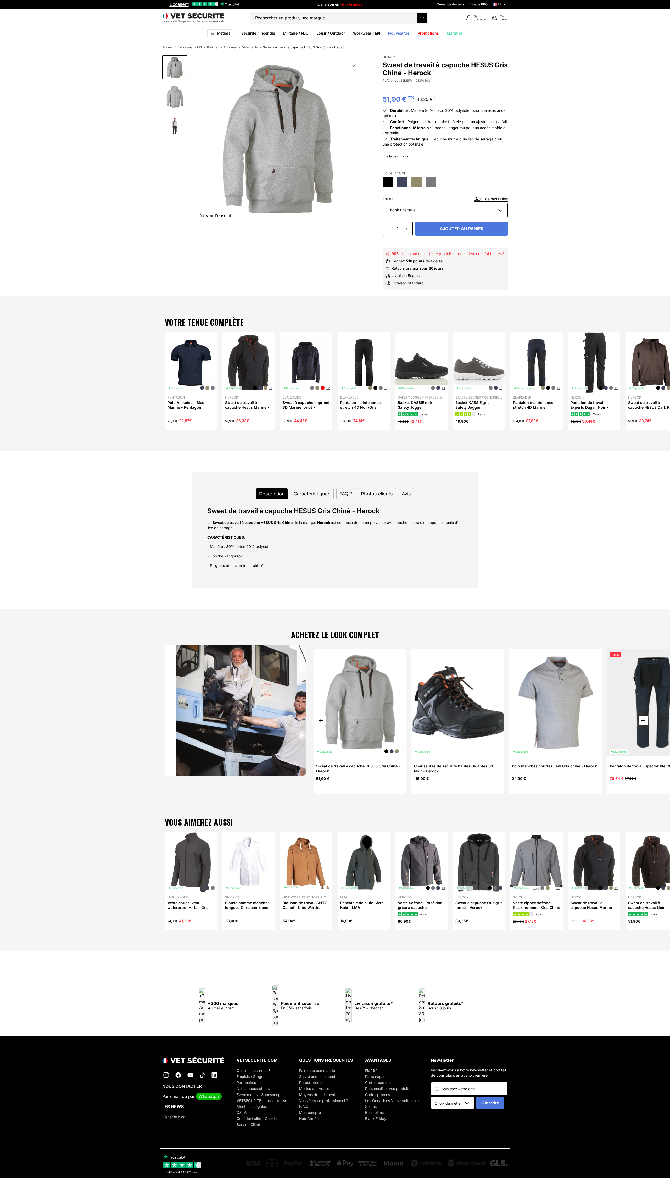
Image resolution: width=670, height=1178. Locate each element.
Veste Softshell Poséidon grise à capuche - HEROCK (420, 907)
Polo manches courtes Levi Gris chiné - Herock (554, 766)
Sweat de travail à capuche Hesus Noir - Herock (648, 907)
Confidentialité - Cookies (257, 1118)
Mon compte (310, 1112)
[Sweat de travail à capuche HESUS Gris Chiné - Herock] (431, 182)
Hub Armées (309, 1118)
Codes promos (377, 1094)
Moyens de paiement (317, 1094)
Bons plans (374, 1112)
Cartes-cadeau (378, 1082)
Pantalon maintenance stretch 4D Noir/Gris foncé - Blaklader (360, 407)
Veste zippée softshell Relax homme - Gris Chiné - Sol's (536, 907)
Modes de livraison (315, 1088)
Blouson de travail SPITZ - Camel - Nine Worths (306, 905)
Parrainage (374, 1076)
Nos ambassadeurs (253, 1088)
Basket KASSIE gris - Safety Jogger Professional (474, 407)
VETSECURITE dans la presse (262, 1100)
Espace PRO (479, 4)
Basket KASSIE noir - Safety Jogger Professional (416, 407)
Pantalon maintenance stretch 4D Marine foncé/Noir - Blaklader (533, 407)
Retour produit (311, 1082)
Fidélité (371, 1070)
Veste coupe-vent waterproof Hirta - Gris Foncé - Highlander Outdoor (188, 909)
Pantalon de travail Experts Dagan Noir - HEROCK (589, 407)
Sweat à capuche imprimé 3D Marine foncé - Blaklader (306, 407)
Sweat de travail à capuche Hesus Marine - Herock (247, 407)
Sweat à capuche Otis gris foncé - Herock (478, 905)
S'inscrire (490, 1102)
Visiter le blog (174, 1117)
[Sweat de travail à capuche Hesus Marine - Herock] (402, 182)
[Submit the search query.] (422, 18)
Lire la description (396, 156)
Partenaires (246, 1082)
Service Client (248, 1124)
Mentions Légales (252, 1106)
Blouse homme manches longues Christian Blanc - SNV (248, 907)
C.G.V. (242, 1112)
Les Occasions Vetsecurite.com (392, 1100)
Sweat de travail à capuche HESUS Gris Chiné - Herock (358, 768)
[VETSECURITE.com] (193, 18)
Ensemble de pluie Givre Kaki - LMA (362, 905)
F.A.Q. (304, 1106)
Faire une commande (317, 1070)
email (175, 1096)
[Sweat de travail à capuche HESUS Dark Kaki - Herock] (416, 182)
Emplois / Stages (251, 1076)
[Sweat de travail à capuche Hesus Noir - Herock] (388, 182)
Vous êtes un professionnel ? (323, 1100)
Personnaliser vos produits (387, 1088)
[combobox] (454, 1103)
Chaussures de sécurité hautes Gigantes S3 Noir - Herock (453, 768)
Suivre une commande (318, 1076)
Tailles (388, 198)
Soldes (371, 1106)
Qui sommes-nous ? (253, 1070)
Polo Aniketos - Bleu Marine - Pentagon (186, 405)
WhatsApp (209, 1096)
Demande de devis (450, 4)
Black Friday (375, 1118)
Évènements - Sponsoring (259, 1094)
